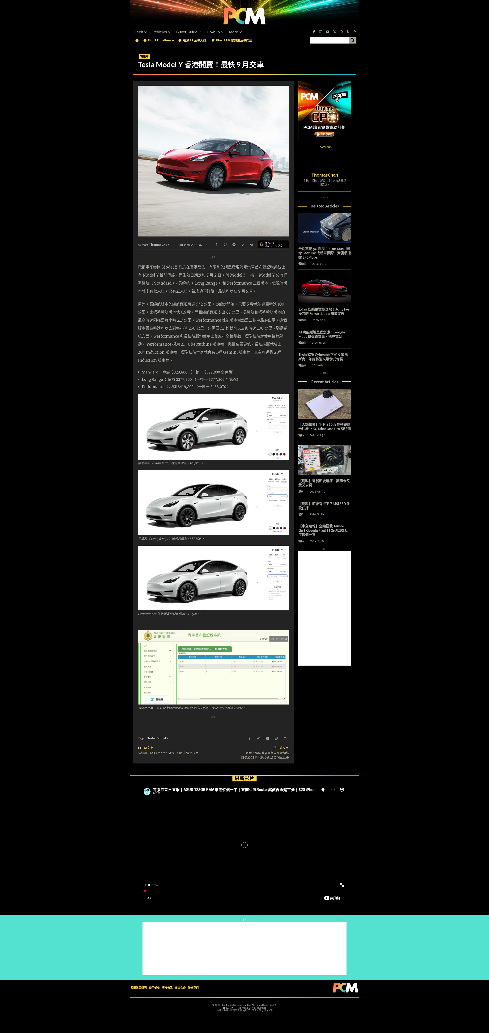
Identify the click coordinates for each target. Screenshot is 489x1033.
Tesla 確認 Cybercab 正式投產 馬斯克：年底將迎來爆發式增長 (323, 357)
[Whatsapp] (341, 32)
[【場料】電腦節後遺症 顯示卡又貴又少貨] (324, 460)
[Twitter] (348, 32)
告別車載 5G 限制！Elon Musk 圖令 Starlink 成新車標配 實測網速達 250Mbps (324, 253)
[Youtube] (327, 32)
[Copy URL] (242, 244)
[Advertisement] (324, 608)
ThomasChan (159, 244)
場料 (301, 435)
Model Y (162, 738)
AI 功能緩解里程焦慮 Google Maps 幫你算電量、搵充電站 (321, 334)
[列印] (251, 244)
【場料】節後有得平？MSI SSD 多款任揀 (324, 506)
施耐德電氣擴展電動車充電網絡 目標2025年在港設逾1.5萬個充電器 (266, 755)
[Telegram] (234, 244)
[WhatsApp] (225, 244)
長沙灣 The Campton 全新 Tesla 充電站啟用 (168, 753)
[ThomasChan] (324, 156)
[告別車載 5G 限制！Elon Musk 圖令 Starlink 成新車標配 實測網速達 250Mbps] (324, 228)
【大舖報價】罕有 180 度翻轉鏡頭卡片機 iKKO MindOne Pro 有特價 (324, 426)
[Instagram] (320, 32)
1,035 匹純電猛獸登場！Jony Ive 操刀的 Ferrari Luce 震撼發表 (323, 311)
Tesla (151, 738)
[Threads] (334, 32)
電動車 (144, 56)
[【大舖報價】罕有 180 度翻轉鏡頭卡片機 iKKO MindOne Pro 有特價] (324, 404)
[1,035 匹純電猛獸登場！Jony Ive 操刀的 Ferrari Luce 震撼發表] (324, 289)
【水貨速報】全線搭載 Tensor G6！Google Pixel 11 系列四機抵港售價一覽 (323, 530)
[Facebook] (313, 32)
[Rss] (354, 32)
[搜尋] (352, 40)
